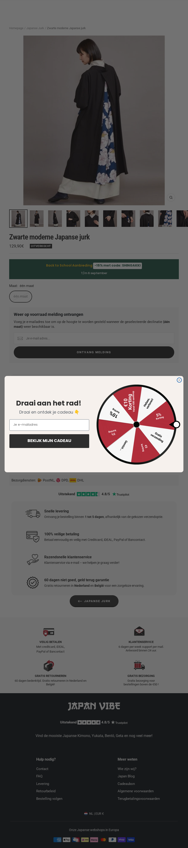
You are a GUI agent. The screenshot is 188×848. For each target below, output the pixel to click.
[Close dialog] (179, 380)
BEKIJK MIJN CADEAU (49, 441)
